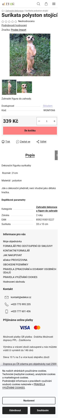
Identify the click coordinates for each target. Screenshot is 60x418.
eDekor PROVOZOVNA (15, 260)
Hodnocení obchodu (14, 281)
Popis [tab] (30, 155)
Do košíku (30, 130)
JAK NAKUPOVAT (12, 255)
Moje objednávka (12, 241)
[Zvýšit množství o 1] (54, 121)
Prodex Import (18, 29)
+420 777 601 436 (21, 311)
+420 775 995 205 (21, 304)
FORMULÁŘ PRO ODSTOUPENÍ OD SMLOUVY (28, 246)
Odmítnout (15, 410)
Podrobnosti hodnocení (14, 25)
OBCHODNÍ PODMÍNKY (15, 264)
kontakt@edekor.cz (21, 297)
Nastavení (28, 400)
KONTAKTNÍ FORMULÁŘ (16, 250)
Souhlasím (43, 410)
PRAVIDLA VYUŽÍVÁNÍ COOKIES (20, 277)
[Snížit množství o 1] (39, 121)
